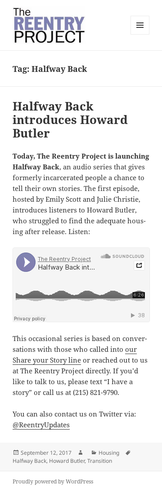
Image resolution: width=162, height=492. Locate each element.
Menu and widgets (140, 34)
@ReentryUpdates (41, 424)
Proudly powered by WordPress (53, 481)
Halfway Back (29, 461)
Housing (109, 453)
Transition (99, 461)
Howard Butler (67, 461)
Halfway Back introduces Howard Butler (70, 119)
